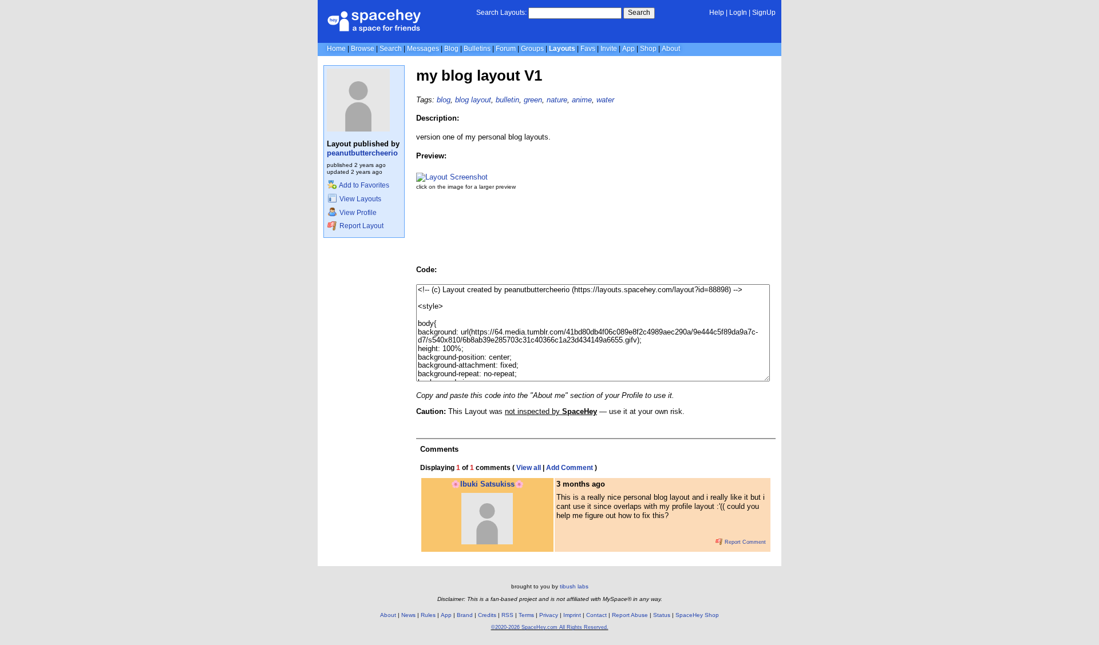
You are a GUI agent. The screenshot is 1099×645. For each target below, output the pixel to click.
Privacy (548, 615)
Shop (648, 49)
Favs (587, 49)
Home (336, 49)
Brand (465, 615)
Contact (596, 615)
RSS (507, 615)
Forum (506, 49)
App (628, 49)
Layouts (562, 49)
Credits (487, 615)
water (605, 99)
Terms (526, 615)
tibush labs (574, 586)
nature (557, 99)
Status (661, 615)
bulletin (507, 99)
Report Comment (744, 542)
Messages (423, 49)
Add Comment (569, 468)
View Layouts (359, 199)
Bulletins (477, 49)
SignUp (764, 13)
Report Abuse (630, 615)
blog (443, 99)
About (671, 49)
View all (528, 468)
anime (582, 99)
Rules (428, 615)
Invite (608, 49)
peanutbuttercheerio (362, 153)
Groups (532, 49)
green (533, 99)
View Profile (357, 213)
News (408, 615)
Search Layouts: (501, 13)
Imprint (572, 615)
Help (716, 13)
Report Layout (361, 226)
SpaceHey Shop (697, 615)
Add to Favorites (363, 185)
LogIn (738, 13)
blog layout (473, 99)
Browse (362, 49)
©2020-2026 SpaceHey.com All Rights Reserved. (549, 627)
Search (639, 13)
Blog (451, 49)
